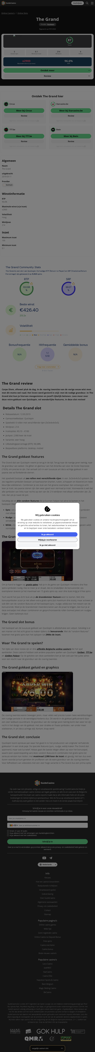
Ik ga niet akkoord (47, 545)
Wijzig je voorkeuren (47, 540)
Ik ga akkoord (47, 534)
